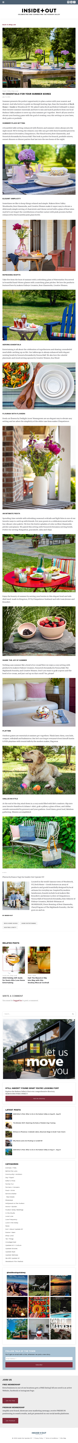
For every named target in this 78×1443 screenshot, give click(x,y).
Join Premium (10, 1420)
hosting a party (10, 927)
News (7, 1226)
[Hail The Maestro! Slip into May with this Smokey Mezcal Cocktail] (39, 973)
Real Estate (10, 1197)
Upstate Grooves (11, 1248)
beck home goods (11, 923)
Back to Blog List (9, 25)
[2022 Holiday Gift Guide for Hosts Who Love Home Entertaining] (13, 973)
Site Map (63, 1438)
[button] (17, 1285)
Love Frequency (11, 1219)
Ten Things (9, 1239)
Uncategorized (10, 1242)
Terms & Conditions (51, 1438)
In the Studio (10, 1213)
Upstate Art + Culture (13, 1245)
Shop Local (14, 91)
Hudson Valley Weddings (14, 1210)
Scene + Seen (10, 1232)
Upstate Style (10, 1252)
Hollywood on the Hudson (14, 1203)
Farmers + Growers (12, 1187)
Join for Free (10, 1400)
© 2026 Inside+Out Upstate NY (22, 1438)
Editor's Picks (10, 1181)
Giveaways (9, 1200)
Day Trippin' (9, 1177)
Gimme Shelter (11, 1194)
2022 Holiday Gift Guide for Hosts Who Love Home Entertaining (13, 980)
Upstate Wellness (11, 1255)
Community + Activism (13, 1174)
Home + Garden (11, 1206)
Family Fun (9, 1184)
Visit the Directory (39, 1098)
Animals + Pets (10, 1168)
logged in (17, 1000)
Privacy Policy (38, 1438)
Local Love (5, 975)
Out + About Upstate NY (14, 1229)
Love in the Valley (11, 1223)
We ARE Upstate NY (12, 1258)
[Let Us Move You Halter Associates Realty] (39, 1049)
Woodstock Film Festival (14, 1261)
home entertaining (28, 923)
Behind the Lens (11, 1171)
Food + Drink (6, 91)
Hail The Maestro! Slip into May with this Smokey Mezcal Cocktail (38, 980)
